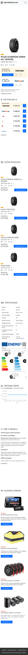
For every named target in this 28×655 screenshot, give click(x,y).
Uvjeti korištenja (22, 650)
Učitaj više (3, 135)
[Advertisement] (14, 21)
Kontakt (4, 650)
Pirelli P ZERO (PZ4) (8, 209)
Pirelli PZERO (5, 266)
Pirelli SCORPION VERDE (10, 237)
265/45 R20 (5, 62)
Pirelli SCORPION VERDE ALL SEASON (11, 180)
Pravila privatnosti (11, 650)
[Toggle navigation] (25, 2)
